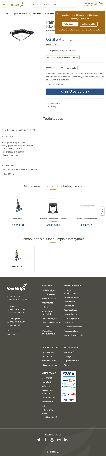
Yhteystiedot (47, 303)
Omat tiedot (47, 356)
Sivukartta (68, 322)
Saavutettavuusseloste (73, 335)
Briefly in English (49, 298)
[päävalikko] (4, 4)
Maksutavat (69, 306)
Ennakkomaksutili (49, 417)
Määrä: (49, 68)
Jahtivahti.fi (69, 352)
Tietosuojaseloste (71, 331)
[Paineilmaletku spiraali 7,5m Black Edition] (22, 35)
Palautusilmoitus (71, 314)
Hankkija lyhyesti (49, 290)
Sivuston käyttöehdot (73, 326)
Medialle (45, 326)
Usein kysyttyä (48, 352)
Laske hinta (71, 68)
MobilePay (46, 386)
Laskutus (45, 307)
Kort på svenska (48, 294)
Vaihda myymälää (89, 24)
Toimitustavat (70, 301)
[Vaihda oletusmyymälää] (91, 4)
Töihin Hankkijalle (49, 318)
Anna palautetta (49, 360)
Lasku (44, 406)
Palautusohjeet (70, 310)
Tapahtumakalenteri (51, 322)
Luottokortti (47, 382)
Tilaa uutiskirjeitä (49, 365)
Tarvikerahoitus (48, 397)
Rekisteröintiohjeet (72, 297)
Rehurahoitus (48, 401)
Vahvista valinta (70, 24)
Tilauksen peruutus (72, 318)
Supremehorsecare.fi (73, 360)
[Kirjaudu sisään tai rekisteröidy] (95, 4)
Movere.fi (68, 365)
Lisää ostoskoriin (77, 92)
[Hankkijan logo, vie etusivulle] (18, 4)
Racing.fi (67, 356)
